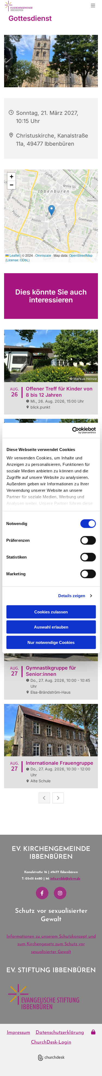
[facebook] (42, 893)
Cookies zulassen (51, 611)
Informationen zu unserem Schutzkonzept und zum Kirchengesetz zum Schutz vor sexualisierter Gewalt (51, 944)
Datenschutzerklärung (60, 1032)
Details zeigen (71, 595)
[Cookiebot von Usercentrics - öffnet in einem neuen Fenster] (73, 430)
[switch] (88, 540)
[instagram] (60, 893)
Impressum (18, 1032)
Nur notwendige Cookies (51, 642)
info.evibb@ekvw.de (65, 878)
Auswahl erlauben (51, 627)
